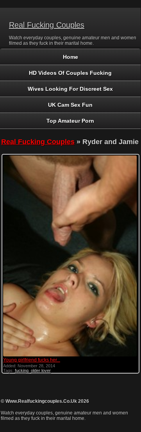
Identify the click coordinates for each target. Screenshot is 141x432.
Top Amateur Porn (70, 121)
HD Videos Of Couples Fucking (70, 73)
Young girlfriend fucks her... (31, 360)
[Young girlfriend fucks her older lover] (69, 355)
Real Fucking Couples (46, 25)
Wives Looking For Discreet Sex (70, 89)
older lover (41, 370)
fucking (22, 370)
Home (70, 57)
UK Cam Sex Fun (70, 105)
